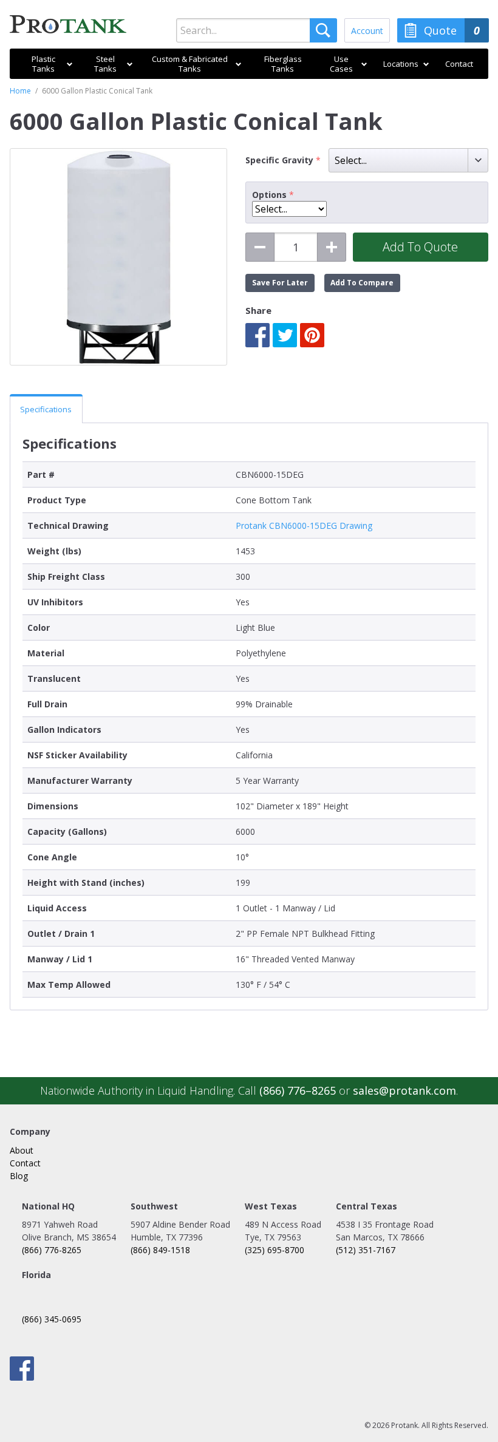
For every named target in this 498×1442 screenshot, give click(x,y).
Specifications (46, 409)
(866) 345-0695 (51, 1319)
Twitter (285, 335)
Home (20, 91)
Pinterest (312, 335)
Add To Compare (362, 282)
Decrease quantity (260, 247)
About (21, 1150)
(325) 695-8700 (274, 1250)
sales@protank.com (404, 1090)
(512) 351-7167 (365, 1250)
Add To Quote (420, 247)
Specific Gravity (280, 160)
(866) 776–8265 (297, 1090)
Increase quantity (331, 247)
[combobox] (256, 30)
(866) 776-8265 (51, 1250)
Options (269, 194)
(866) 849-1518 (160, 1250)
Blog (19, 1176)
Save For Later (280, 282)
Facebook (257, 335)
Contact (25, 1163)
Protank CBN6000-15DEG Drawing (304, 525)
